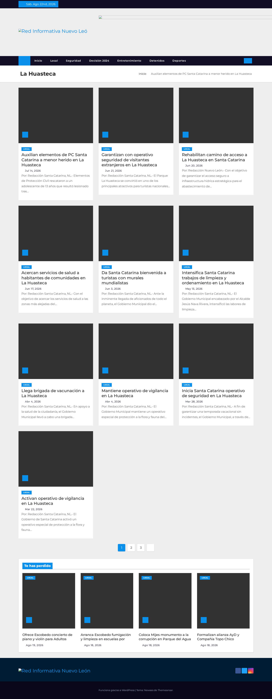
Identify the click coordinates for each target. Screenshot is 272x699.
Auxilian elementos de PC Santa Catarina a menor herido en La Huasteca (54, 159)
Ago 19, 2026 (34, 645)
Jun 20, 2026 (194, 165)
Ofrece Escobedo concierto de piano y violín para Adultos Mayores (47, 639)
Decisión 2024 (99, 60)
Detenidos (157, 60)
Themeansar (165, 690)
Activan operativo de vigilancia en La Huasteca (52, 501)
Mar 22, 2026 (33, 509)
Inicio (38, 60)
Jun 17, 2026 (33, 288)
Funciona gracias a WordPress (117, 690)
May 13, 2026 (194, 288)
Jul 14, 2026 (33, 170)
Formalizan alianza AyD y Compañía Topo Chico (218, 637)
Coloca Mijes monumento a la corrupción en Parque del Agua (165, 637)
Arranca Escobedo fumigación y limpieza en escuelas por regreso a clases (106, 639)
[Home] (24, 60)
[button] (240, 60)
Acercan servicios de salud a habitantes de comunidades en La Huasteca (53, 277)
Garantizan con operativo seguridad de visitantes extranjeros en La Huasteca (129, 159)
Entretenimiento (129, 60)
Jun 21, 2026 (113, 170)
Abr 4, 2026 (33, 401)
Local (54, 60)
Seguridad (73, 60)
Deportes (179, 60)
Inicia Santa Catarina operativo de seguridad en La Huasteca (213, 393)
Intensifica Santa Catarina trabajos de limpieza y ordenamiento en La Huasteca (213, 277)
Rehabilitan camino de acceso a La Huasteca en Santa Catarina (214, 157)
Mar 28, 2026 (194, 401)
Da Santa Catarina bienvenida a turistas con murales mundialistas (134, 277)
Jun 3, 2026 (113, 288)
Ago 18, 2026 (93, 645)
